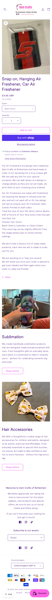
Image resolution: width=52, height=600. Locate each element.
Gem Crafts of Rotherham (25, 589)
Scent (4, 103)
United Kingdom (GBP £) (25, 566)
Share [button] (8, 277)
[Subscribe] (41, 538)
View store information (15, 158)
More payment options (26, 144)
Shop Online (12, 371)
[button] (5, 9)
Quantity (5, 115)
